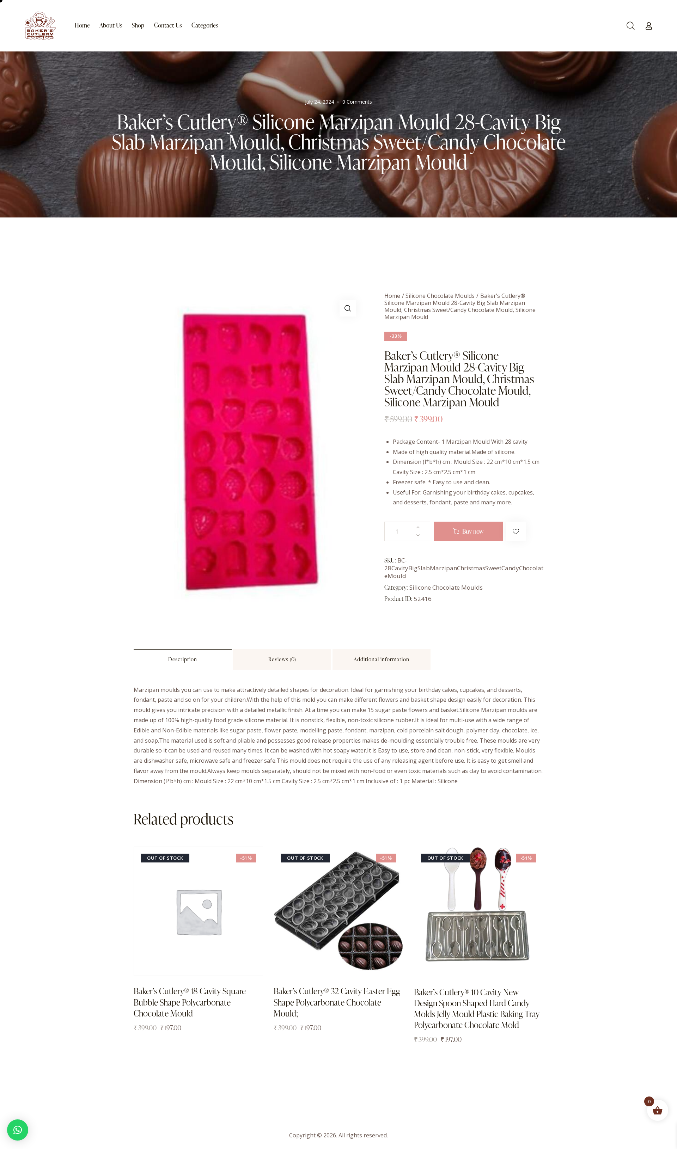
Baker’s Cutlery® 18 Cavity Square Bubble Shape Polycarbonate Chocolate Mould (190, 1002)
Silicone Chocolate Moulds (440, 296)
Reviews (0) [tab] (282, 659)
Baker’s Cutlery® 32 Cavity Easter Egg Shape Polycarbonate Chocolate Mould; (337, 1002)
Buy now (472, 531)
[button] (348, 308)
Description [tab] (182, 659)
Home (392, 296)
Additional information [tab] (381, 659)
